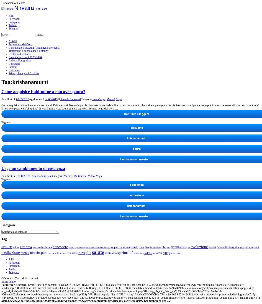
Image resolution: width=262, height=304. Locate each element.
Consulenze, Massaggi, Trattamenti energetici (34, 47)
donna (175, 247)
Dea (147, 247)
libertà (256, 247)
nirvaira (35, 253)
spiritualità (125, 253)
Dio (164, 247)
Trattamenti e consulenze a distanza (28, 50)
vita (160, 253)
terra (142, 253)
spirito (114, 253)
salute (98, 252)
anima (15, 247)
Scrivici (13, 66)
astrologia (37, 247)
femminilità (222, 247)
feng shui (234, 247)
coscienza (123, 247)
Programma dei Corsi (20, 44)
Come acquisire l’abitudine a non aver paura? (43, 91)
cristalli (134, 247)
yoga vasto (175, 253)
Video (91, 176)
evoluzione (199, 247)
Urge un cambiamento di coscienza (33, 168)
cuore (141, 247)
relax (75, 252)
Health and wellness (20, 54)
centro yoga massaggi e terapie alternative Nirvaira (90, 247)
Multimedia (80, 176)
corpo (114, 247)
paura (50, 253)
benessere (60, 247)
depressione (155, 247)
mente (24, 253)
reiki (69, 252)
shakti (108, 252)
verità (155, 253)
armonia (26, 247)
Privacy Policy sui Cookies (24, 73)
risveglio (84, 253)
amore (6, 246)
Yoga (119, 99)
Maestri (111, 99)
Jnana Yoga (98, 99)
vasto (148, 252)
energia (185, 247)
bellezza (46, 247)
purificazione (59, 253)
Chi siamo (14, 70)
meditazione (10, 253)
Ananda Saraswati (70, 99)
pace (44, 253)
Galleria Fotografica (20, 60)
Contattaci (14, 63)
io (246, 247)
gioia (242, 247)
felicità (212, 247)
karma (250, 247)
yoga (166, 253)
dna (168, 247)
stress (136, 253)
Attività (13, 41)
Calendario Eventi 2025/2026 (25, 57)
